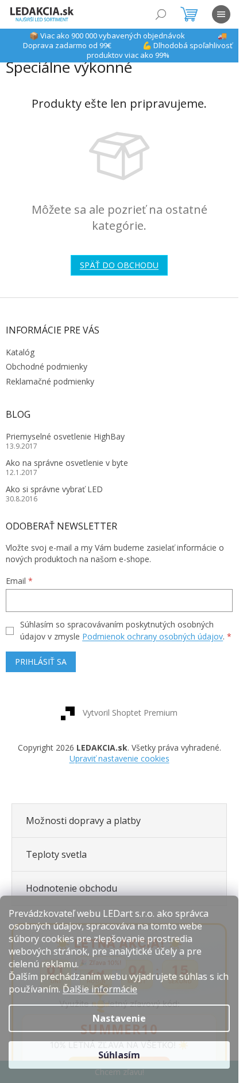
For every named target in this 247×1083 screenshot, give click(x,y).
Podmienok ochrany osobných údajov (152, 636)
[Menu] (221, 14)
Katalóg (20, 352)
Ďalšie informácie (100, 989)
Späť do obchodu (119, 265)
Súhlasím (119, 1055)
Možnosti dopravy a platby (83, 820)
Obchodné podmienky (46, 366)
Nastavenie (119, 1018)
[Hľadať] (160, 14)
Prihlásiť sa (41, 661)
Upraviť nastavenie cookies (119, 758)
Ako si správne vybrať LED (54, 489)
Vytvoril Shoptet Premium (130, 712)
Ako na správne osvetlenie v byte (67, 462)
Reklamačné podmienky (50, 381)
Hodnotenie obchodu (71, 888)
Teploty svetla (56, 854)
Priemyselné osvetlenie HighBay (65, 436)
